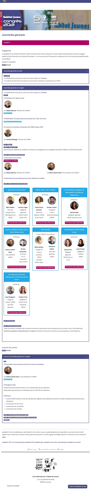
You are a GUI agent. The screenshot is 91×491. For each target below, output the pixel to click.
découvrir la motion (11, 160)
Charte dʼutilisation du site (77, 486)
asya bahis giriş (19, 442)
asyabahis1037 (29, 442)
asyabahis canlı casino (50, 442)
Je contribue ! (6, 59)
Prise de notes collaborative (17, 222)
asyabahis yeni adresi (74, 442)
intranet (44, 78)
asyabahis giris (38, 442)
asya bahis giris (62, 442)
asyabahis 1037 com (8, 442)
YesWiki (16, 486)
